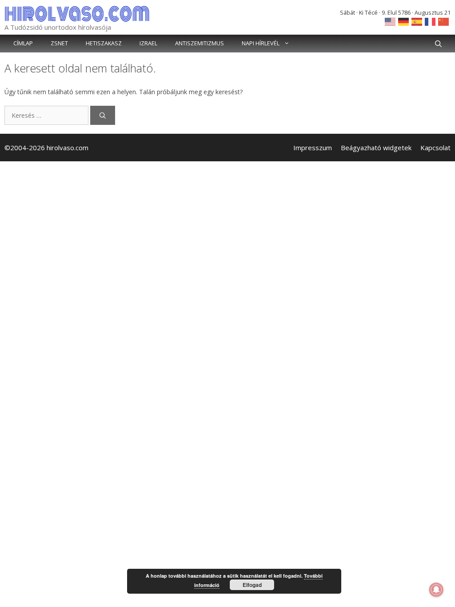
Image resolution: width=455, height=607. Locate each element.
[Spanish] (417, 21)
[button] (438, 43)
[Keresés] (102, 115)
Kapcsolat (435, 147)
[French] (430, 21)
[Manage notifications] (436, 590)
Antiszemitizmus (199, 43)
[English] (390, 21)
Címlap (23, 43)
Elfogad (252, 585)
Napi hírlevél (260, 43)
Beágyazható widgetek (376, 147)
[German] (404, 21)
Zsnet (59, 43)
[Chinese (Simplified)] (444, 21)
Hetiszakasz (104, 43)
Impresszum (312, 147)
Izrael (148, 43)
